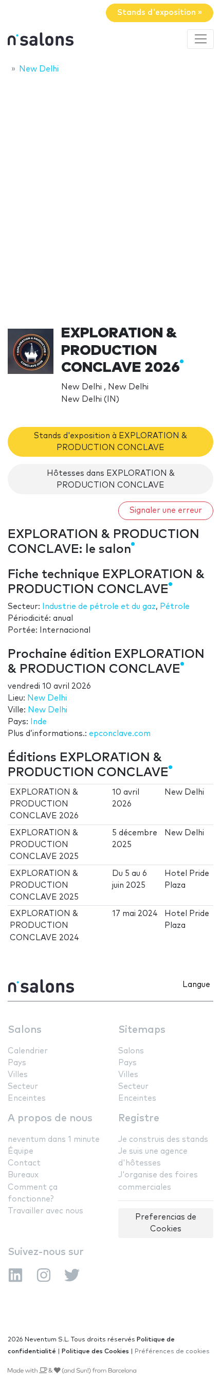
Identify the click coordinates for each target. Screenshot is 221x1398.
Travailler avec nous (45, 1211)
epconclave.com (120, 734)
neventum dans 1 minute (54, 1139)
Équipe (20, 1151)
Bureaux (23, 1175)
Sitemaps (141, 1030)
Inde (38, 722)
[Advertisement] (110, 196)
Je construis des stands (163, 1139)
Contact (24, 1163)
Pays (17, 1063)
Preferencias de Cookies (165, 1223)
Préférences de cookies (172, 1351)
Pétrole (175, 607)
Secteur (23, 1086)
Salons (25, 1030)
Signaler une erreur (166, 510)
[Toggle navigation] (200, 39)
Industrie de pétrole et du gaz (99, 607)
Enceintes (27, 1098)
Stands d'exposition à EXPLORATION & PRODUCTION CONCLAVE (110, 442)
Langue (196, 985)
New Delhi (47, 698)
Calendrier (28, 1051)
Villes (18, 1075)
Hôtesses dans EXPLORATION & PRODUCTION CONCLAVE (111, 479)
